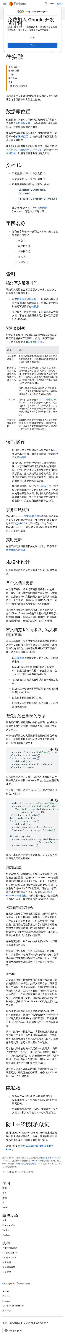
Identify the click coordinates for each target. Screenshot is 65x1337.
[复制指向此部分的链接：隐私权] (24, 1088)
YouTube (6, 1235)
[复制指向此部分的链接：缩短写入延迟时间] (40, 283)
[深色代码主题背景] (51, 749)
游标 (43, 486)
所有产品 (6, 1310)
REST (12, 523)
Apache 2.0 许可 (37, 1160)
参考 (4, 1193)
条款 (4, 1323)
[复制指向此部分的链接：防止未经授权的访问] (53, 1125)
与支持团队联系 (9, 1248)
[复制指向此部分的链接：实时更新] (25, 540)
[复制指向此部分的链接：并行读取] (19, 974)
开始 (32, 45)
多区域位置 (22, 136)
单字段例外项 (35, 342)
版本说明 (6, 1262)
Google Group (9, 1257)
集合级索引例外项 (26, 299)
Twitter (5, 1230)
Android (6, 1291)
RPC (20, 523)
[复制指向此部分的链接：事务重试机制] (33, 510)
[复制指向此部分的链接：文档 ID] (25, 166)
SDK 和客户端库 (32, 516)
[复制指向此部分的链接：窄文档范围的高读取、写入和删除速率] (25, 635)
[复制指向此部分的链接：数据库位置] (33, 112)
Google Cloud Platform (13, 1305)
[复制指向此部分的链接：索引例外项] (29, 328)
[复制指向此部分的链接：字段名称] (28, 224)
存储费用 (34, 306)
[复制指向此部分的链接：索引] (19, 274)
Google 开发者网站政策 (25, 1163)
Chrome (6, 1296)
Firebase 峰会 (8, 1225)
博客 (4, 1220)
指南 (4, 1188)
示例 (4, 1197)
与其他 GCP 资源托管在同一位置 (24, 149)
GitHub (5, 1207)
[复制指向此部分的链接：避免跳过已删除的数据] (48, 716)
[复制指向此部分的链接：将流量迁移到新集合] (36, 908)
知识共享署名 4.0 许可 (49, 1157)
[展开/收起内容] (19, 66)
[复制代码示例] (56, 749)
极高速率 (19, 658)
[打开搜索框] (46, 3)
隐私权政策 (15, 1323)
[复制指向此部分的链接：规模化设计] (33, 562)
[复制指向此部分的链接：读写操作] (28, 442)
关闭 (32, 37)
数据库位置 (24, 123)
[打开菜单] (5, 3)
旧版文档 (6, 1272)
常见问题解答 (8, 1267)
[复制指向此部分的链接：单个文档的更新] (37, 583)
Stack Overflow (9, 1252)
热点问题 (42, 207)
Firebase (6, 1301)
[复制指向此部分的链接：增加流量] (25, 868)
